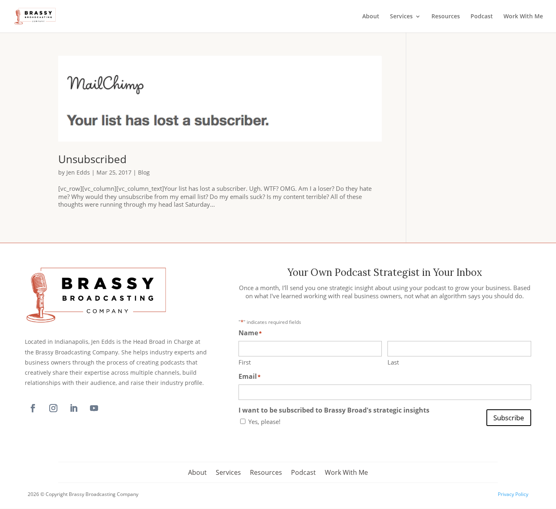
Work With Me (523, 16)
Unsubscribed (92, 159)
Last (393, 362)
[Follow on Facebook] (33, 408)
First (245, 362)
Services (401, 16)
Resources (445, 16)
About (370, 16)
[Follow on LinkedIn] (74, 408)
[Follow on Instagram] (53, 408)
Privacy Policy (513, 494)
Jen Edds (78, 172)
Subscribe (508, 417)
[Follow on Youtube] (94, 408)
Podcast (482, 16)
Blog (144, 172)
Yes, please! (264, 422)
